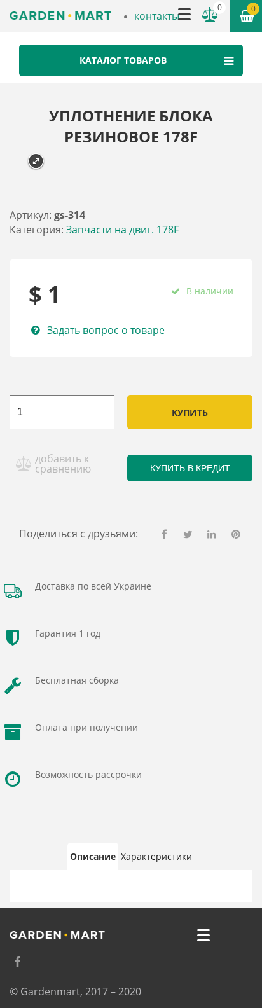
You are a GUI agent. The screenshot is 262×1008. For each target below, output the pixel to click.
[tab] (92, 857)
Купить (190, 412)
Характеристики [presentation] (156, 856)
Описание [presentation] (93, 856)
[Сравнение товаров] (209, 14)
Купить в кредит (190, 468)
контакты (156, 16)
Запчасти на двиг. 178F (122, 230)
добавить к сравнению (63, 464)
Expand (36, 161)
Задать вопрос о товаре (106, 330)
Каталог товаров (123, 60)
